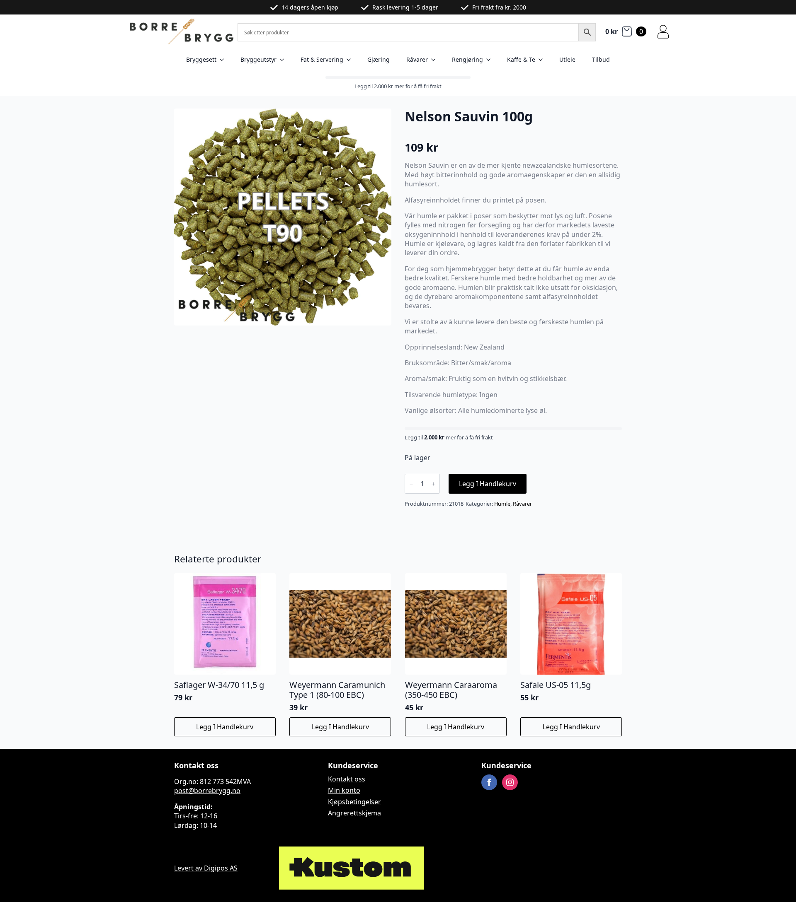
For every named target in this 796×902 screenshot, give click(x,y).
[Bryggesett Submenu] (224, 59)
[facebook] (489, 782)
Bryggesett (201, 59)
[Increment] (433, 484)
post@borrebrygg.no (207, 790)
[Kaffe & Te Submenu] (543, 59)
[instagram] (510, 782)
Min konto (344, 790)
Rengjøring (467, 59)
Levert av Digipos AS (206, 868)
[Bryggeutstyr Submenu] (284, 59)
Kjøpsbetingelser (354, 801)
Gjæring (378, 59)
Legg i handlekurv (487, 483)
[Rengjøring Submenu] (491, 59)
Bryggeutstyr (258, 59)
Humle (502, 503)
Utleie (567, 59)
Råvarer (417, 59)
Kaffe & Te (521, 59)
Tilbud (601, 59)
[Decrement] (411, 484)
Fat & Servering (322, 59)
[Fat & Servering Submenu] (351, 59)
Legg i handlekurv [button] (224, 726)
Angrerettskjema (354, 813)
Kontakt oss (346, 779)
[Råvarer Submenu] (436, 59)
